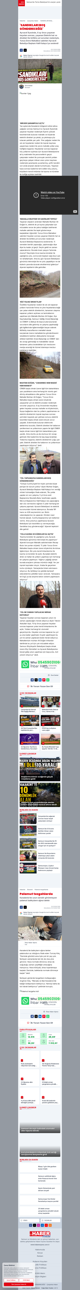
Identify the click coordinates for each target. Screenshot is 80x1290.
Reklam (40, 1256)
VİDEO (25, 1220)
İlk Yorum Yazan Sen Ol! (42, 686)
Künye (40, 1253)
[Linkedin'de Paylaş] (40, 679)
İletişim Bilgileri (40, 1277)
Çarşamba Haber (32, 21)
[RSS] (50, 1225)
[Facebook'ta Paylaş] (21, 50)
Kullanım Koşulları (40, 1261)
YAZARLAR (48, 1220)
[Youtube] (46, 1225)
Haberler (22, 21)
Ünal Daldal (28, 86)
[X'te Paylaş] (25, 50)
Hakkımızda (40, 1250)
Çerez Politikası (40, 1268)
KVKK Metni (40, 1273)
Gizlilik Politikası (40, 1265)
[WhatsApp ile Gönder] (47, 679)
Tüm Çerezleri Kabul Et (18, 1284)
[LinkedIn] (42, 1225)
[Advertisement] (40, 12)
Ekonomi (30, 889)
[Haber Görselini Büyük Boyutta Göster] (40, 71)
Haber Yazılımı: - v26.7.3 (40, 1288)
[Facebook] (30, 1225)
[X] (34, 1225)
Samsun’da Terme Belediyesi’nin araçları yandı (43, 2)
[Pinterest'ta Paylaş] (43, 679)
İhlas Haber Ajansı (31, 943)
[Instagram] (38, 1225)
